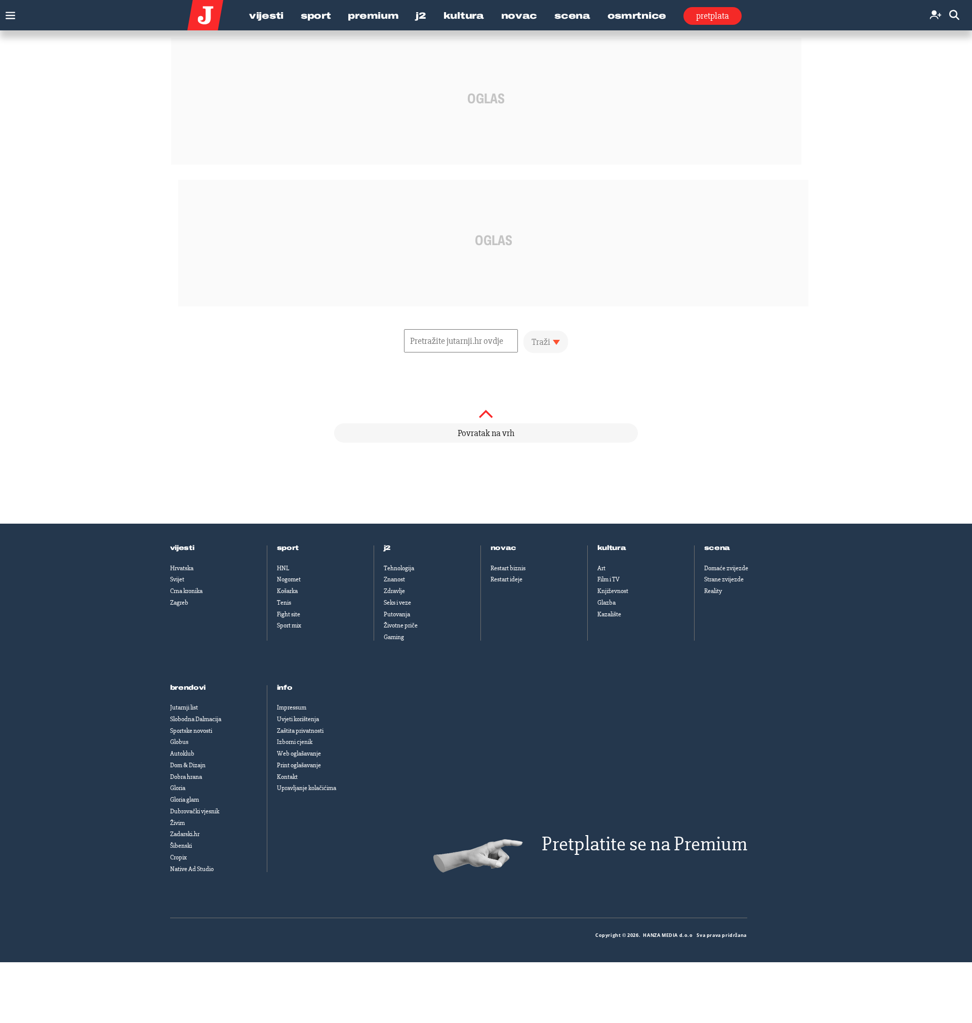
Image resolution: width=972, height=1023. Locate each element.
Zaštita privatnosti (300, 731)
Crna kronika (186, 591)
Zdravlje (394, 591)
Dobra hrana (186, 777)
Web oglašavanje (299, 754)
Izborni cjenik (294, 742)
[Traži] (954, 15)
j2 (387, 548)
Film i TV (608, 579)
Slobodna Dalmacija (195, 719)
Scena (572, 16)
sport (288, 548)
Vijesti (266, 16)
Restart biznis (508, 568)
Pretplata (712, 15)
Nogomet (289, 579)
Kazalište (609, 614)
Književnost (612, 591)
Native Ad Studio (192, 869)
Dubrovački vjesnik (194, 811)
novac (504, 548)
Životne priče (401, 625)
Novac (519, 16)
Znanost (394, 579)
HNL (283, 568)
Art (601, 568)
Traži (541, 341)
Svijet (177, 579)
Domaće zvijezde (726, 568)
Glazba (606, 603)
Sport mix (289, 625)
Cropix (178, 857)
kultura (611, 548)
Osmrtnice (637, 16)
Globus (179, 742)
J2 (421, 16)
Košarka (287, 591)
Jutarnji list (184, 707)
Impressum (291, 707)
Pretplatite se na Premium (644, 844)
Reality (713, 591)
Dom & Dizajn (188, 765)
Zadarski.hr (184, 834)
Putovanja (397, 614)
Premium (373, 16)
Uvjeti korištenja (298, 719)
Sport (316, 16)
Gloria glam (184, 800)
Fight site (288, 614)
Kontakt (287, 777)
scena (717, 548)
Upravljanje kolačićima (306, 788)
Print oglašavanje (299, 765)
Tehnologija (399, 568)
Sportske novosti (191, 731)
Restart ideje (506, 579)
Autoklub (182, 754)
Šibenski (181, 846)
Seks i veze (397, 603)
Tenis (284, 603)
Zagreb (179, 603)
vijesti (182, 548)
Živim (177, 823)
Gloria (177, 788)
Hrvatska (181, 568)
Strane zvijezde (724, 579)
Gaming (394, 637)
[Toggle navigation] (8, 13)
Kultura (463, 16)
